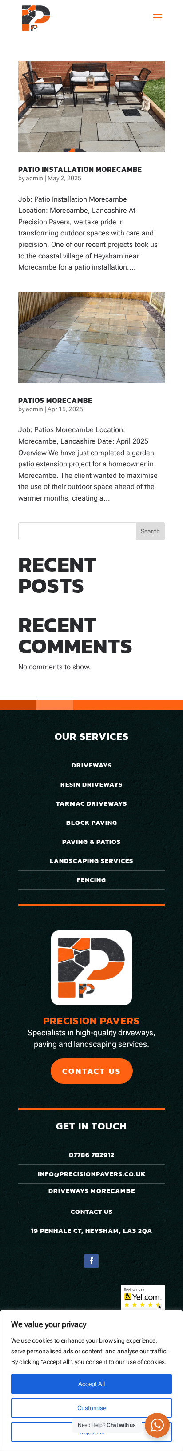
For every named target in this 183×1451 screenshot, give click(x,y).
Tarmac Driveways (91, 803)
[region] (91, 1380)
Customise (91, 1407)
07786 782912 (92, 1154)
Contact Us (91, 1071)
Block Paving (91, 822)
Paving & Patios (91, 841)
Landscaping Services (91, 860)
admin (34, 178)
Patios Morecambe (55, 400)
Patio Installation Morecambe (80, 169)
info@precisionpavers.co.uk (92, 1174)
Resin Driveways (91, 784)
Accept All (91, 1383)
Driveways (92, 765)
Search (150, 531)
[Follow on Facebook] (91, 1261)
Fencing (91, 880)
